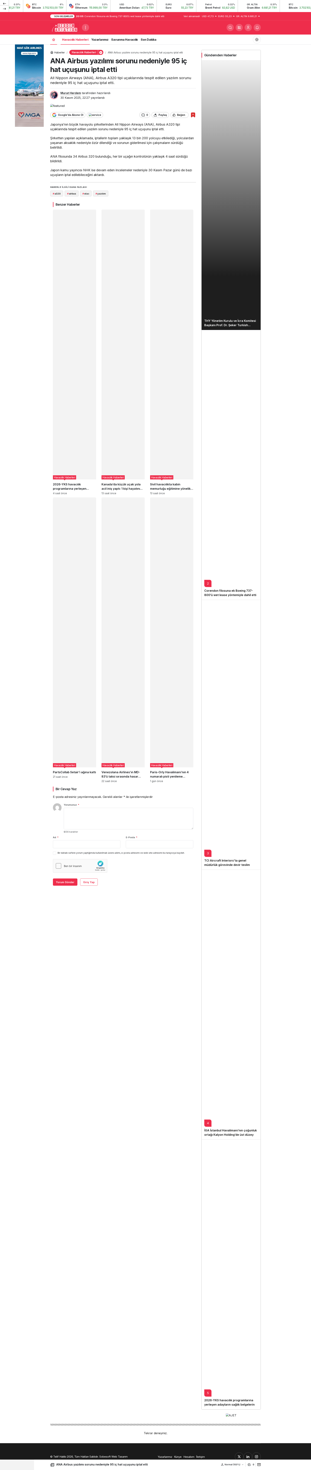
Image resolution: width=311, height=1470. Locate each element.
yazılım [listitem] (101, 193)
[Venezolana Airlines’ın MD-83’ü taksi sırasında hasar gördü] (123, 640)
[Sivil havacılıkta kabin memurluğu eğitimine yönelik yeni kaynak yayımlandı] (171, 352)
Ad (55, 837)
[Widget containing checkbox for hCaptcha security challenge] (80, 866)
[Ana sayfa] (53, 39)
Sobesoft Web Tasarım (113, 1456)
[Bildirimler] (257, 27)
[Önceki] (4, 3)
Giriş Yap (89, 882)
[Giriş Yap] (248, 27)
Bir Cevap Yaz (66, 789)
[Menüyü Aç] (85, 27)
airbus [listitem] (71, 193)
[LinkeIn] (248, 1456)
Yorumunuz (71, 804)
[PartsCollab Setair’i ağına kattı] (74, 640)
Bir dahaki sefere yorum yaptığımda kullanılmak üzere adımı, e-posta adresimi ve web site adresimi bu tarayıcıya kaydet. (121, 852)
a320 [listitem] (57, 193)
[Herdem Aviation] (64, 27)
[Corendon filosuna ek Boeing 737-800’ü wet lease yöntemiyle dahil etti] (231, 465)
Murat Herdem (70, 93)
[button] (239, 27)
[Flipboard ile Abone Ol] (95, 115)
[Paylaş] (258, 1464)
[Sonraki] (4, 8)
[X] (239, 1456)
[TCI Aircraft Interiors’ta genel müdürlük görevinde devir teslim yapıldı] (231, 735)
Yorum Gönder (65, 882)
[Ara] (230, 27)
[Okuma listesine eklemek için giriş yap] (193, 115)
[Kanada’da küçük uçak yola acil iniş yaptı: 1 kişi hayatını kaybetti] (123, 352)
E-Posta (131, 837)
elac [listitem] (85, 193)
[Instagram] (256, 1456)
